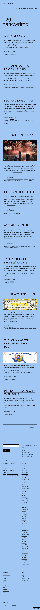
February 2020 (25, 546)
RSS (36, 8)
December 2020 (25, 528)
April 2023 (24, 495)
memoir (31, 211)
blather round (15, 244)
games (13, 87)
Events (11, 327)
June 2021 (24, 518)
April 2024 (24, 482)
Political (4, 583)
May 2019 (24, 557)
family (30, 178)
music (16, 246)
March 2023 (24, 497)
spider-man (8, 88)
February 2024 (25, 484)
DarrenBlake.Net (8, 3)
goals (8, 54)
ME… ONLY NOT (25, 452)
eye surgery (9, 87)
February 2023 (25, 498)
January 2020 (25, 548)
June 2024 (24, 481)
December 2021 (25, 507)
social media (5, 589)
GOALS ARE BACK (14, 36)
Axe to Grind (9, 244)
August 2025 (24, 477)
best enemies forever (16, 120)
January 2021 (24, 527)
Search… (5, 443)
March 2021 (24, 523)
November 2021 (25, 509)
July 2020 (24, 537)
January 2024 (25, 486)
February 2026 (25, 472)
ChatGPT (20, 244)
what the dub (12, 247)
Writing (11, 177)
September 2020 (25, 534)
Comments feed (25, 578)
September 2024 (25, 479)
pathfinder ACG (24, 121)
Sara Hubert (5, 470)
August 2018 (24, 567)
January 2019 (24, 560)
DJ (30, 244)
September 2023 (25, 488)
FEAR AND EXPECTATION (19, 100)
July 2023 (24, 489)
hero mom (9, 246)
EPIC (29, 120)
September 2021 (25, 512)
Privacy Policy (30, 8)
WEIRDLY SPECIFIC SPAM (27, 454)
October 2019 (25, 553)
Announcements (6, 575)
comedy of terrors (24, 120)
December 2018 (25, 562)
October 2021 (25, 511)
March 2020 (24, 544)
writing (16, 54)
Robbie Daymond (31, 121)
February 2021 (25, 525)
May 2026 (24, 466)
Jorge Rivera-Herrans (11, 121)
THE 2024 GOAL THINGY (19, 134)
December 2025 (25, 475)
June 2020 (24, 539)
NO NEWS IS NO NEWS (27, 456)
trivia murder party (28, 328)
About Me (14, 8)
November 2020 (25, 530)
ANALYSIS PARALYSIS (17, 225)
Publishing (12, 210)
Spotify (30, 246)
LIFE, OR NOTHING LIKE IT (19, 192)
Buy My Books (22, 8)
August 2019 (24, 555)
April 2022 (24, 504)
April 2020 (24, 543)
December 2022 (25, 502)
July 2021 (24, 516)
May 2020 (24, 541)
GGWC (16, 87)
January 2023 (25, 500)
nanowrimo (12, 54)
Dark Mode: (35, 608)
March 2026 (24, 470)
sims (30, 180)
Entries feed (24, 576)
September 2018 (25, 566)
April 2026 (24, 468)
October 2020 (25, 532)
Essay (4, 576)
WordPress (14, 605)
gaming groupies (7, 180)
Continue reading (23, 47)
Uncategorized (6, 591)
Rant (4, 587)
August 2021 (24, 514)
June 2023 (24, 491)
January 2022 (25, 505)
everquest (21, 178)
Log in (23, 575)
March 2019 (24, 559)
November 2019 (25, 551)
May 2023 (24, 493)
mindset (23, 87)
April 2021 (24, 521)
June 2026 (24, 465)
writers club (13, 88)
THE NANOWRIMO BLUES (19, 294)
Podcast (4, 582)
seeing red (6, 123)
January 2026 (25, 474)
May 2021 (24, 520)
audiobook (9, 120)
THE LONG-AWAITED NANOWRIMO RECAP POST (16, 343)
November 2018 (25, 564)
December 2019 (25, 550)
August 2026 (24, 463)
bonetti (17, 178)
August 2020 (24, 536)
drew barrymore (23, 211)
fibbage (14, 328)
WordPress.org (25, 580)
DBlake (4, 474)
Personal (12, 53)
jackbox (20, 87)
